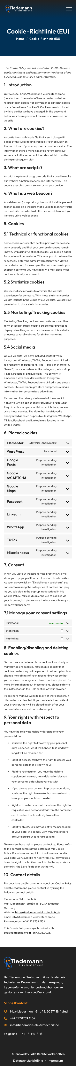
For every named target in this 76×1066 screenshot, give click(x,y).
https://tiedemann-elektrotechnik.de (42, 94)
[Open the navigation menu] (69, 9)
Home (20, 39)
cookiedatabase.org (16, 932)
